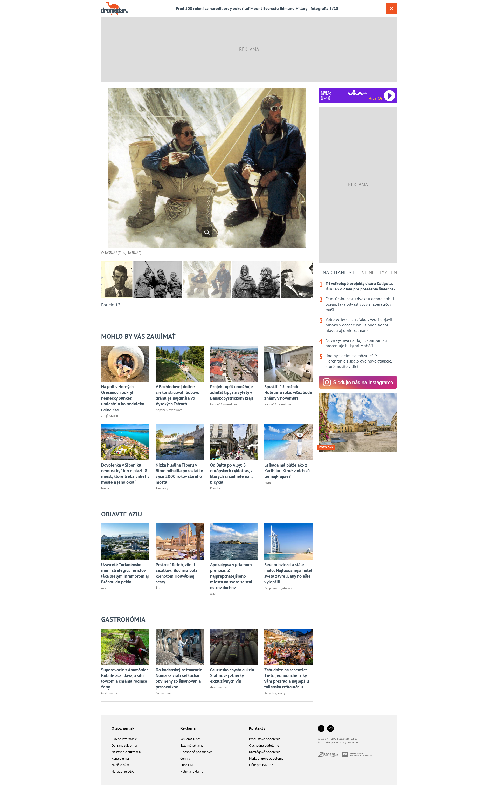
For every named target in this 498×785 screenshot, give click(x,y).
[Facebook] (321, 729)
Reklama (188, 728)
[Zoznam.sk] (330, 756)
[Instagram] (330, 729)
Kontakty (257, 728)
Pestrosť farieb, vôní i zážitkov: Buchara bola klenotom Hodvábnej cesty (176, 573)
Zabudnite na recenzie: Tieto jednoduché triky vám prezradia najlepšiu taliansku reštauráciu (286, 678)
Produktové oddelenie (264, 739)
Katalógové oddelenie (264, 752)
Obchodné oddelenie (264, 745)
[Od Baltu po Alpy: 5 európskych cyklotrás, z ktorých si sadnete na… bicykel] (234, 442)
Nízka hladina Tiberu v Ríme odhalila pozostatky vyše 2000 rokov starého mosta (179, 473)
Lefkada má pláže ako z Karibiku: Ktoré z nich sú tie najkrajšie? (287, 470)
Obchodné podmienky (196, 752)
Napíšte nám (120, 765)
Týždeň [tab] (388, 272)
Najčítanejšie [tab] (339, 272)
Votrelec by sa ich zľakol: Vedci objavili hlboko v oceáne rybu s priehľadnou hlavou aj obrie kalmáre (359, 325)
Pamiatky (162, 488)
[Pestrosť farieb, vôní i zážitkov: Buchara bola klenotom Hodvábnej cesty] (180, 541)
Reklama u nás (190, 739)
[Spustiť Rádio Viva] (357, 92)
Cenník (185, 758)
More (267, 482)
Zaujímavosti (109, 416)
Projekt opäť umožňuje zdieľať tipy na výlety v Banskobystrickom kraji (231, 392)
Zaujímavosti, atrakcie (278, 588)
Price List (186, 765)
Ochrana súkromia (124, 745)
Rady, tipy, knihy (274, 693)
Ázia (104, 588)
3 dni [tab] (367, 272)
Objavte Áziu (121, 514)
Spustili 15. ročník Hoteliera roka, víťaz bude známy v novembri (288, 392)
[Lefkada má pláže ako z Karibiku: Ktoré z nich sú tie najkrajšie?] (288, 442)
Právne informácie (124, 739)
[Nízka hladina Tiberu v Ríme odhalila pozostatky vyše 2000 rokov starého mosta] (180, 442)
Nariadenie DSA (123, 771)
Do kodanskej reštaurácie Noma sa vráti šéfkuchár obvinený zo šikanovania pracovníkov (179, 678)
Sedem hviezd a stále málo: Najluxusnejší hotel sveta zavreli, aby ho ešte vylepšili (288, 573)
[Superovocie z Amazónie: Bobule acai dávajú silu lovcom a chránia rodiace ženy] (125, 647)
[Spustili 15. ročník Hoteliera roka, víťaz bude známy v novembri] (288, 364)
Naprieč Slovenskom (169, 410)
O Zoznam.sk (123, 728)
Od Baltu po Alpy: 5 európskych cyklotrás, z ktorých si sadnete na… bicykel (231, 473)
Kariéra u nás (120, 758)
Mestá (105, 488)
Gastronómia (123, 619)
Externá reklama (191, 745)
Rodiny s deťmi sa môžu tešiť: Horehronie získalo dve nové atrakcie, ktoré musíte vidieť (359, 361)
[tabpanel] (358, 325)
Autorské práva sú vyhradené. (338, 742)
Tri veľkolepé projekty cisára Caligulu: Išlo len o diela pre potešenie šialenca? (360, 286)
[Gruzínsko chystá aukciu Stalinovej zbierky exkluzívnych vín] (234, 647)
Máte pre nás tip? (261, 765)
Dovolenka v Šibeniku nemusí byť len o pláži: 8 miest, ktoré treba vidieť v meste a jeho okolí (125, 473)
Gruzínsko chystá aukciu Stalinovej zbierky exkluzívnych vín (232, 675)
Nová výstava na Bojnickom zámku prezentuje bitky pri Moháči (356, 343)
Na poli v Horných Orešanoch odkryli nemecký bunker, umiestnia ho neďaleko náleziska (122, 398)
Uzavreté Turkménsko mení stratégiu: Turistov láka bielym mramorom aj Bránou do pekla (125, 573)
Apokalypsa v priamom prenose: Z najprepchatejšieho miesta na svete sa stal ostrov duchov (231, 576)
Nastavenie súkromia (126, 752)
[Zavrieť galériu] (391, 8)
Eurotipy (215, 488)
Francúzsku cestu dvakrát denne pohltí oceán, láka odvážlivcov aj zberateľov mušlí (360, 304)
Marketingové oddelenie (266, 758)
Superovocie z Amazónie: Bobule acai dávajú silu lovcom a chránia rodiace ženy (124, 678)
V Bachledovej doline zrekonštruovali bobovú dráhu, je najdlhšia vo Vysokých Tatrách (177, 395)
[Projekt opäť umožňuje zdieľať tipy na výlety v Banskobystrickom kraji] (234, 364)
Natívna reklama (191, 771)
